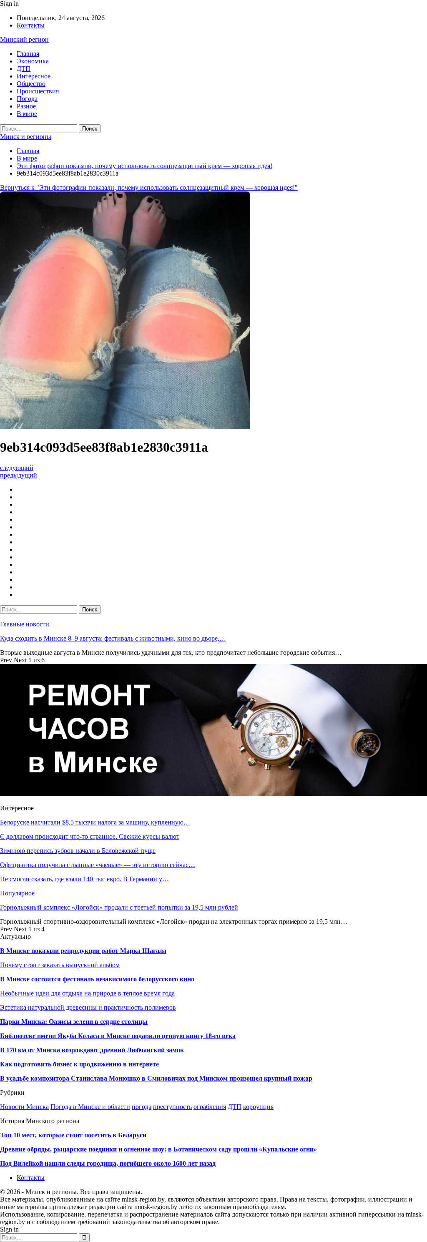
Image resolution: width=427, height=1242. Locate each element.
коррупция (258, 1106)
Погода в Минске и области (90, 1106)
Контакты (31, 25)
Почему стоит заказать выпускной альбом (60, 964)
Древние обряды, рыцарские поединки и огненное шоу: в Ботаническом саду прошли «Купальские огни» (158, 1149)
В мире (27, 113)
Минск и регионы (25, 136)
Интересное (33, 76)
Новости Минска (24, 1106)
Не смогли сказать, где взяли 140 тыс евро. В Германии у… (84, 878)
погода (141, 1106)
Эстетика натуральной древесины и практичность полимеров (88, 1007)
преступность (172, 1106)
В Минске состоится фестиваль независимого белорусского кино (97, 979)
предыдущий (18, 475)
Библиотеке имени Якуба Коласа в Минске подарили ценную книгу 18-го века (118, 1035)
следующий (16, 467)
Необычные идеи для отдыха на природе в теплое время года (87, 993)
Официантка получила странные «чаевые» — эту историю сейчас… (97, 864)
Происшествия (38, 91)
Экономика (33, 61)
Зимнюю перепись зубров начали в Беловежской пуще (78, 850)
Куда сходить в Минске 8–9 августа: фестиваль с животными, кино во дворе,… (113, 638)
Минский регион (24, 39)
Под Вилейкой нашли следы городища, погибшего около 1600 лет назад (108, 1163)
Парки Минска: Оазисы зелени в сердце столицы (74, 1021)
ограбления (209, 1106)
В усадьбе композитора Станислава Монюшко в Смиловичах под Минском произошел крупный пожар (156, 1078)
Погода (27, 98)
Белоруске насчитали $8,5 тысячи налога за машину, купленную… (95, 822)
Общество (31, 83)
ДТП (23, 68)
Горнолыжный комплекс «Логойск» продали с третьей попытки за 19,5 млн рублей (119, 907)
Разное (26, 106)
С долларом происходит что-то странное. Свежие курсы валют (89, 836)
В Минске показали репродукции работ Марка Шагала (83, 950)
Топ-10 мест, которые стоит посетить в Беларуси (73, 1135)
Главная (28, 53)
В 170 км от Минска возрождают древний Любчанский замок (92, 1049)
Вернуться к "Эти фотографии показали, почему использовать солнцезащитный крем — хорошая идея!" (149, 187)
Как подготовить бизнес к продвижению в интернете (79, 1064)
